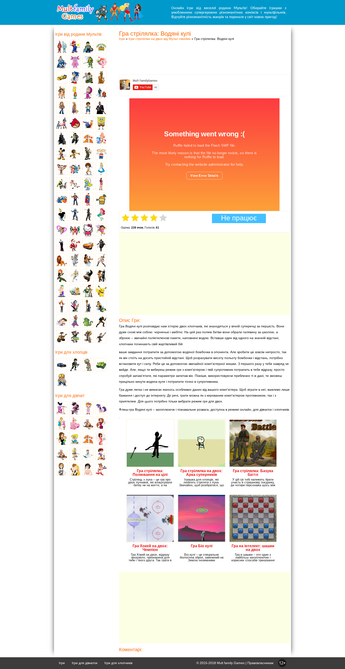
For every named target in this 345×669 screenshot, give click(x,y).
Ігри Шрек (61, 184)
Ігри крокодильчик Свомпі (88, 321)
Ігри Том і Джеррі (74, 260)
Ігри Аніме (101, 260)
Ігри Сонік (74, 77)
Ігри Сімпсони (74, 92)
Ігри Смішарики (101, 62)
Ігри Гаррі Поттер (74, 199)
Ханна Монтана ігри (61, 306)
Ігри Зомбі (88, 365)
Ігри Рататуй (88, 306)
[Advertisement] (204, 52)
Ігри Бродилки (88, 423)
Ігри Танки (101, 365)
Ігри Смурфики (88, 184)
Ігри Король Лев (61, 260)
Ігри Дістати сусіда (101, 337)
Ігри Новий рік (74, 245)
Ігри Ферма (101, 47)
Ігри (122, 39)
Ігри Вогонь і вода (61, 47)
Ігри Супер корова (74, 184)
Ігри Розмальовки (74, 439)
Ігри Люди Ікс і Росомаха (101, 321)
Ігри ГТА (101, 108)
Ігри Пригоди (61, 454)
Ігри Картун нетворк (61, 215)
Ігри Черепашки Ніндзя (88, 62)
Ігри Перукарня (101, 423)
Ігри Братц (61, 108)
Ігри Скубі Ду (101, 77)
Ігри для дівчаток (84, 663)
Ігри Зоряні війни (101, 92)
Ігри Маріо (74, 47)
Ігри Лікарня (88, 454)
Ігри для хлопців (71, 352)
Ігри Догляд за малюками (61, 439)
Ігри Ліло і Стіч (74, 169)
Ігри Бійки (61, 380)
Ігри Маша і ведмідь (88, 92)
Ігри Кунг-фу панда (88, 276)
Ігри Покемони (101, 291)
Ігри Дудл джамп (101, 199)
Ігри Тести (61, 469)
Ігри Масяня (101, 154)
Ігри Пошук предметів (88, 154)
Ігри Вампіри (61, 245)
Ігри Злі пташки (74, 123)
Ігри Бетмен (61, 138)
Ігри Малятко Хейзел (88, 408)
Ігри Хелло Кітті (88, 230)
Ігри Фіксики (101, 138)
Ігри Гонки (61, 365)
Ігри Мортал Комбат (74, 215)
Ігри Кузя (101, 306)
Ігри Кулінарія (101, 439)
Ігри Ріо (61, 199)
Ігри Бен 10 (88, 77)
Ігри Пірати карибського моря (88, 215)
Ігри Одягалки (61, 423)
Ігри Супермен (88, 199)
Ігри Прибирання (74, 454)
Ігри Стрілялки (74, 365)
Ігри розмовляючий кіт (74, 337)
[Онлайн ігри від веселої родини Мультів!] (99, 21)
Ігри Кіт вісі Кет (61, 321)
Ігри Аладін (101, 184)
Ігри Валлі (61, 337)
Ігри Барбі (74, 423)
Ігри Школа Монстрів (74, 408)
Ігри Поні (101, 408)
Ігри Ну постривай (74, 306)
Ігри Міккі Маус (61, 154)
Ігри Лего (88, 47)
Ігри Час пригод (74, 291)
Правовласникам (260, 663)
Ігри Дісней (101, 169)
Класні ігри (74, 138)
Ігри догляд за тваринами (88, 138)
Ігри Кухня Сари (101, 454)
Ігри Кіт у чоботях (101, 276)
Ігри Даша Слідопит (101, 230)
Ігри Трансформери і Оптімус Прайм (88, 337)
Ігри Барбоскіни (61, 169)
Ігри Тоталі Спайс (61, 230)
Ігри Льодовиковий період (88, 260)
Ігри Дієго (88, 108)
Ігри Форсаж (88, 245)
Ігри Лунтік (74, 62)
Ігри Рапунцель (74, 108)
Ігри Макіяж (88, 469)
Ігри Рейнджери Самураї (74, 230)
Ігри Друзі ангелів (74, 276)
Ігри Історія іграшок (88, 291)
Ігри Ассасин (101, 245)
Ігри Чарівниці (74, 321)
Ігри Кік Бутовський (88, 169)
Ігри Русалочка (101, 215)
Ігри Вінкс (61, 408)
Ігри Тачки (61, 77)
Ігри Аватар (61, 62)
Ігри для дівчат (69, 395)
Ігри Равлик (88, 123)
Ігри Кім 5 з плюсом (61, 276)
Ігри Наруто (61, 92)
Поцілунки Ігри (74, 469)
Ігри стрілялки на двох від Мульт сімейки (160, 39)
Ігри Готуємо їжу (101, 469)
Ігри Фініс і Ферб (61, 291)
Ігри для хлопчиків (118, 663)
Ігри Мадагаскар (74, 154)
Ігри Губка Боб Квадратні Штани (101, 123)
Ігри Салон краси (61, 123)
